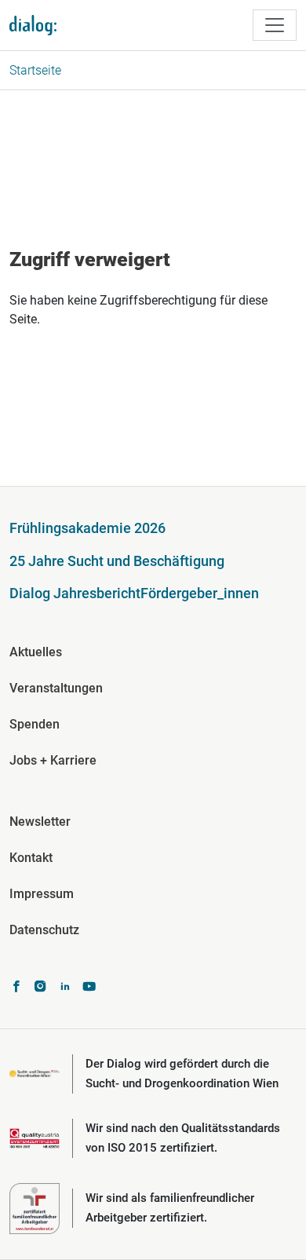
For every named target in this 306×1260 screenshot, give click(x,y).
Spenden (34, 724)
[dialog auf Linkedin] (64, 988)
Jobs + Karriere (53, 760)
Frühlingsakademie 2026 (87, 528)
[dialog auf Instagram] (40, 988)
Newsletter (40, 821)
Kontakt (31, 857)
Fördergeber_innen (199, 593)
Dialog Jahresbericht (74, 593)
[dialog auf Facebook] (16, 988)
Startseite (35, 70)
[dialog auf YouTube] (89, 988)
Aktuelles (35, 652)
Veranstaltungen (56, 688)
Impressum (41, 893)
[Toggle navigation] (275, 25)
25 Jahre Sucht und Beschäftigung (116, 561)
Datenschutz (44, 929)
